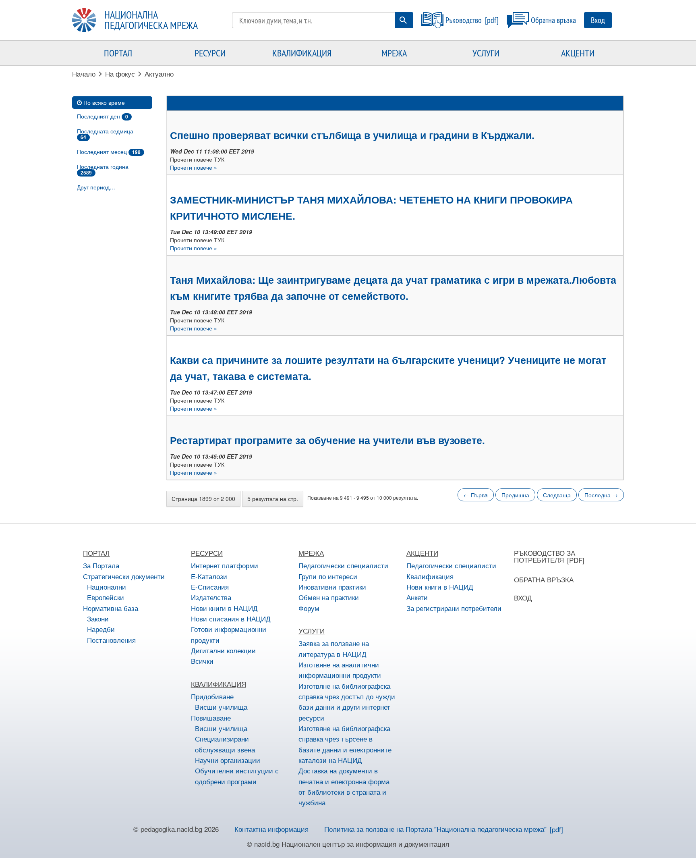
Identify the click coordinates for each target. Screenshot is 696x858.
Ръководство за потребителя (544, 556)
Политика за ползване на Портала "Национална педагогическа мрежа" (435, 829)
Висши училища (221, 707)
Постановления (111, 640)
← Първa (476, 495)
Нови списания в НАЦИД (231, 618)
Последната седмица (105, 134)
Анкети (417, 597)
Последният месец (109, 152)
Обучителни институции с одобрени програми (237, 775)
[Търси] (403, 20)
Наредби (101, 629)
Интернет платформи (224, 565)
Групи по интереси (327, 576)
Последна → (601, 495)
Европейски (105, 597)
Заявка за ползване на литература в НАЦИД (333, 648)
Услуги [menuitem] (485, 53)
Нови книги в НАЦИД (224, 608)
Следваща (557, 495)
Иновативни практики (332, 587)
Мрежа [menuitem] (394, 53)
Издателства (211, 597)
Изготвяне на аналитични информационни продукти (339, 669)
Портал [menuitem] (118, 53)
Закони (98, 618)
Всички (202, 661)
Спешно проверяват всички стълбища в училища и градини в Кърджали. (352, 135)
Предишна (515, 495)
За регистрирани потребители (453, 608)
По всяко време (104, 102)
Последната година (102, 169)
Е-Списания (210, 587)
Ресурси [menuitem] (210, 53)
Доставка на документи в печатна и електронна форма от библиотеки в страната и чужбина (343, 786)
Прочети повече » (193, 167)
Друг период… (96, 187)
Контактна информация (271, 829)
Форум (308, 608)
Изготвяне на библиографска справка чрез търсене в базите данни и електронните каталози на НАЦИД (345, 744)
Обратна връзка (553, 20)
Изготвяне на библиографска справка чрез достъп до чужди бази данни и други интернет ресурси (346, 702)
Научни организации (227, 760)
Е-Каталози (209, 576)
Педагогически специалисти (343, 565)
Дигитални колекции (223, 650)
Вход (598, 20)
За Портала (101, 565)
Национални (106, 587)
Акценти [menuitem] (577, 53)
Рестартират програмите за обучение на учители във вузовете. (327, 440)
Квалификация (430, 576)
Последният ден (102, 116)
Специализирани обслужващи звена (225, 743)
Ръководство (463, 20)
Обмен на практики (328, 597)
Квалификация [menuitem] (301, 53)
